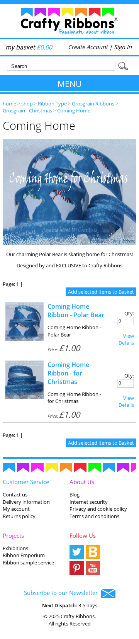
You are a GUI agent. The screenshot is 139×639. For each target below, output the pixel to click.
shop (27, 103)
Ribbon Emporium (24, 555)
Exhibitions (15, 548)
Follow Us (83, 535)
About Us (82, 482)
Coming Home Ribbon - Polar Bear (75, 310)
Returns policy (19, 516)
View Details (126, 339)
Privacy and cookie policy (98, 508)
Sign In (123, 47)
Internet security (89, 501)
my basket (28, 47)
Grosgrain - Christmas (27, 110)
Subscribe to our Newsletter (62, 593)
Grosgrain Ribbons (93, 103)
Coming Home (73, 110)
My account (16, 508)
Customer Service (26, 482)
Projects (13, 535)
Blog (75, 494)
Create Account (88, 47)
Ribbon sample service (28, 562)
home (9, 103)
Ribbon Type (52, 103)
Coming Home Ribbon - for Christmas (68, 373)
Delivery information (26, 501)
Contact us (15, 494)
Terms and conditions (94, 516)
